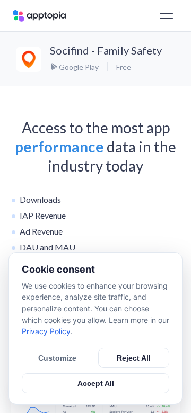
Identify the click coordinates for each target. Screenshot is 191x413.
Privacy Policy (46, 331)
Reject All (134, 358)
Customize (57, 358)
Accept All (95, 383)
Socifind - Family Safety (106, 50)
